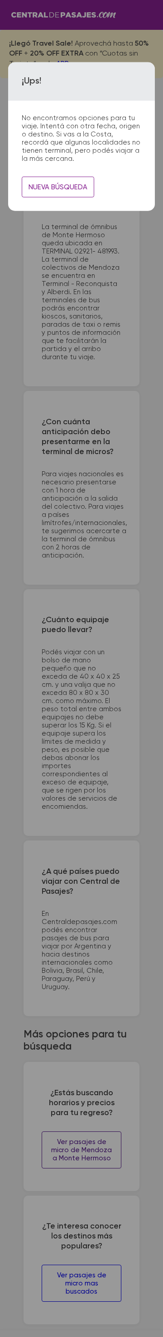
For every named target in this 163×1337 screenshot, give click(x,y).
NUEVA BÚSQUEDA (58, 187)
